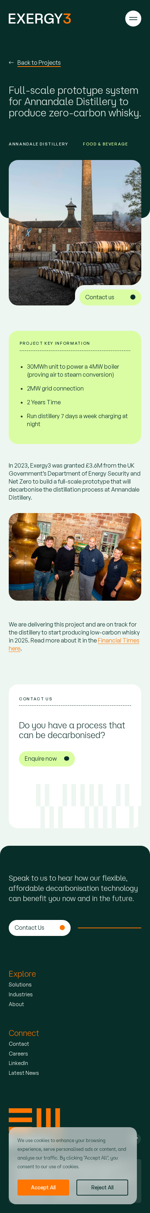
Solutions (20, 984)
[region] (73, 1165)
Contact (19, 1044)
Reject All (102, 1187)
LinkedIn (18, 1063)
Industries (21, 994)
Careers (18, 1053)
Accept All (43, 1187)
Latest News (24, 1073)
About (16, 1004)
